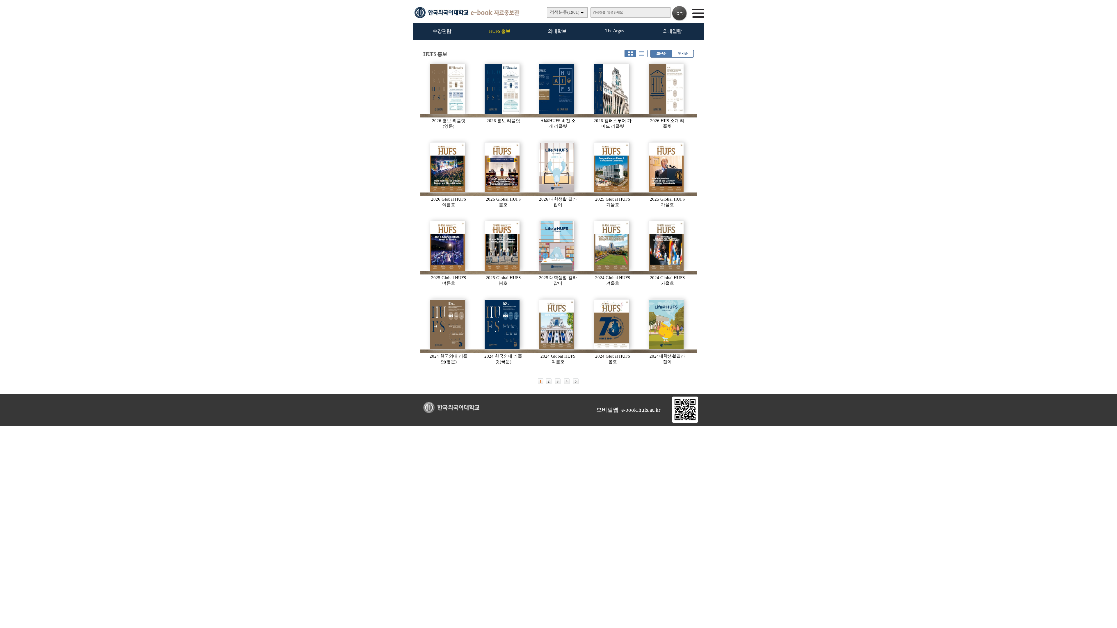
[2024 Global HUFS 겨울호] (612, 246)
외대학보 (557, 31)
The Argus (614, 30)
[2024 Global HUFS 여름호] (557, 324)
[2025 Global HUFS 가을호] (666, 167)
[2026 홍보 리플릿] (502, 89)
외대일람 (672, 31)
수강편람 (442, 31)
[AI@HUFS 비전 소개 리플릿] (557, 89)
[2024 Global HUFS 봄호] (612, 324)
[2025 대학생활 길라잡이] (557, 246)
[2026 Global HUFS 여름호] (448, 167)
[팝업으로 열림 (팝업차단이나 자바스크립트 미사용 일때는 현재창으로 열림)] (685, 422)
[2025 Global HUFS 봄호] (502, 246)
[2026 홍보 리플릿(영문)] (448, 89)
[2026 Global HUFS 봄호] (502, 167)
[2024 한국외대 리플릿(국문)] (502, 324)
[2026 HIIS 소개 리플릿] (666, 89)
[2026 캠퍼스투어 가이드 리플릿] (612, 89)
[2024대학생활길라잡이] (666, 324)
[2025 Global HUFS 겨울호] (612, 167)
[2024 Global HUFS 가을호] (666, 246)
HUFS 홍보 (499, 31)
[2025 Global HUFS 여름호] (448, 246)
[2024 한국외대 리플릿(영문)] (448, 324)
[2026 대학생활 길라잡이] (557, 167)
